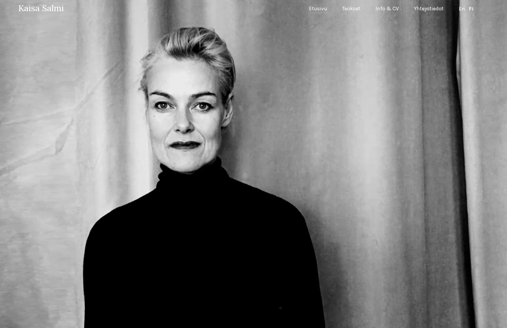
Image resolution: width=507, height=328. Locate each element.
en (462, 9)
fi (471, 9)
